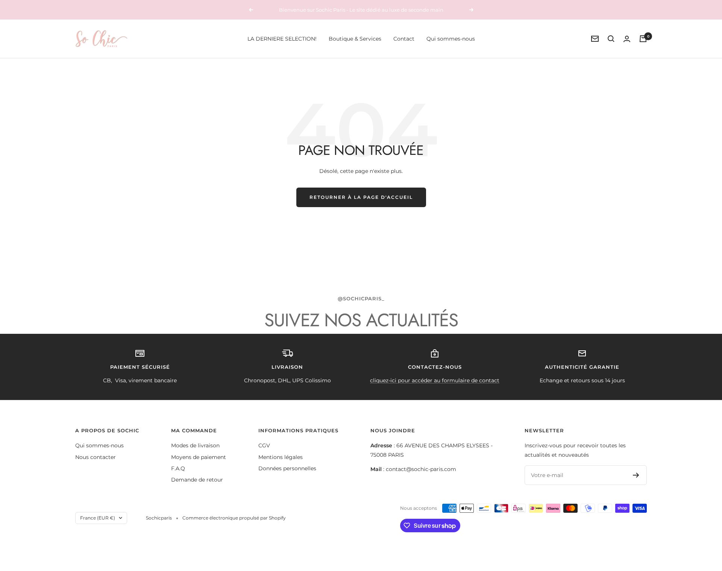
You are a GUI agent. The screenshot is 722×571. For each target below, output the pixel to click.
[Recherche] (611, 38)
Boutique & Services (355, 38)
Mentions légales (280, 457)
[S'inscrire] (636, 475)
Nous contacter (95, 457)
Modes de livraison (195, 445)
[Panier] (643, 38)
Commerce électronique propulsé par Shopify (234, 518)
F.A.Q (178, 468)
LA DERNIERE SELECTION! (282, 38)
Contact (403, 38)
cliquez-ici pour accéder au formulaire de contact (434, 380)
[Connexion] (626, 39)
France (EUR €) (97, 518)
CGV (264, 445)
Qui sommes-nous (450, 38)
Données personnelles (287, 468)
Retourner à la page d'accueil (361, 197)
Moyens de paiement (198, 457)
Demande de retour (197, 479)
